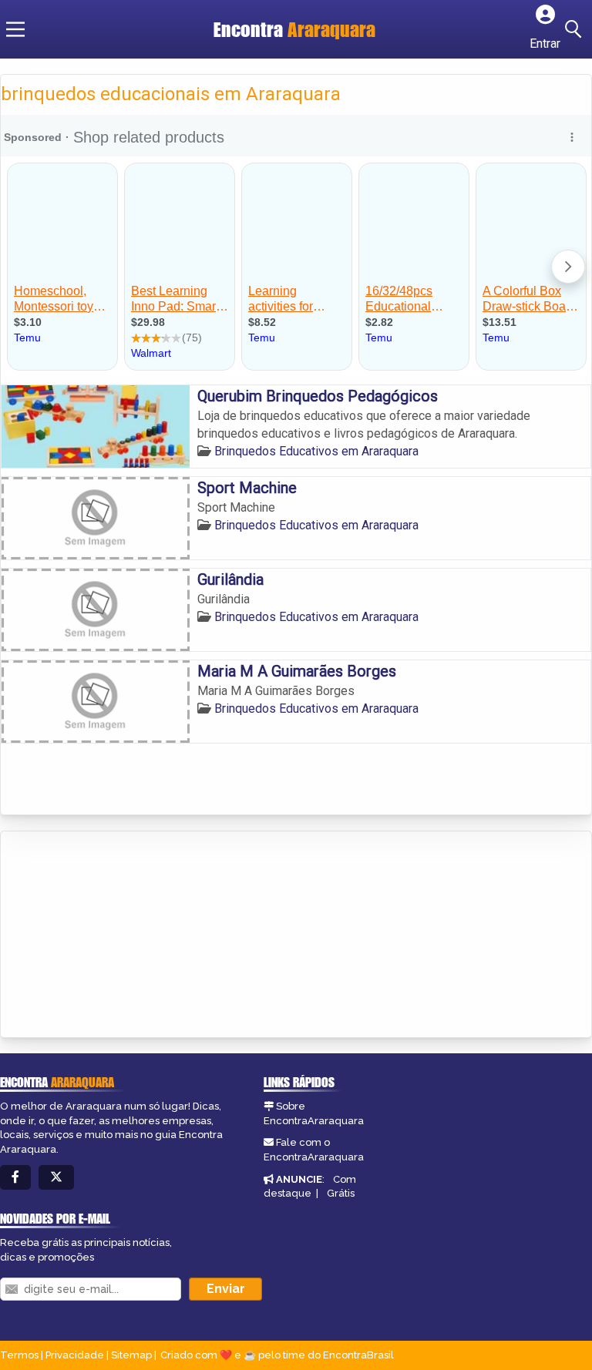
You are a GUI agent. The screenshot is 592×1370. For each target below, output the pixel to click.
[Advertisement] (116, 935)
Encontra (294, 29)
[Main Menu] (15, 29)
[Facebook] (15, 1177)
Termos (19, 1355)
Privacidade (74, 1355)
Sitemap (131, 1355)
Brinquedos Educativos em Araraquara (316, 451)
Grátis (341, 1193)
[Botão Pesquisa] (575, 29)
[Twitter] (56, 1177)
